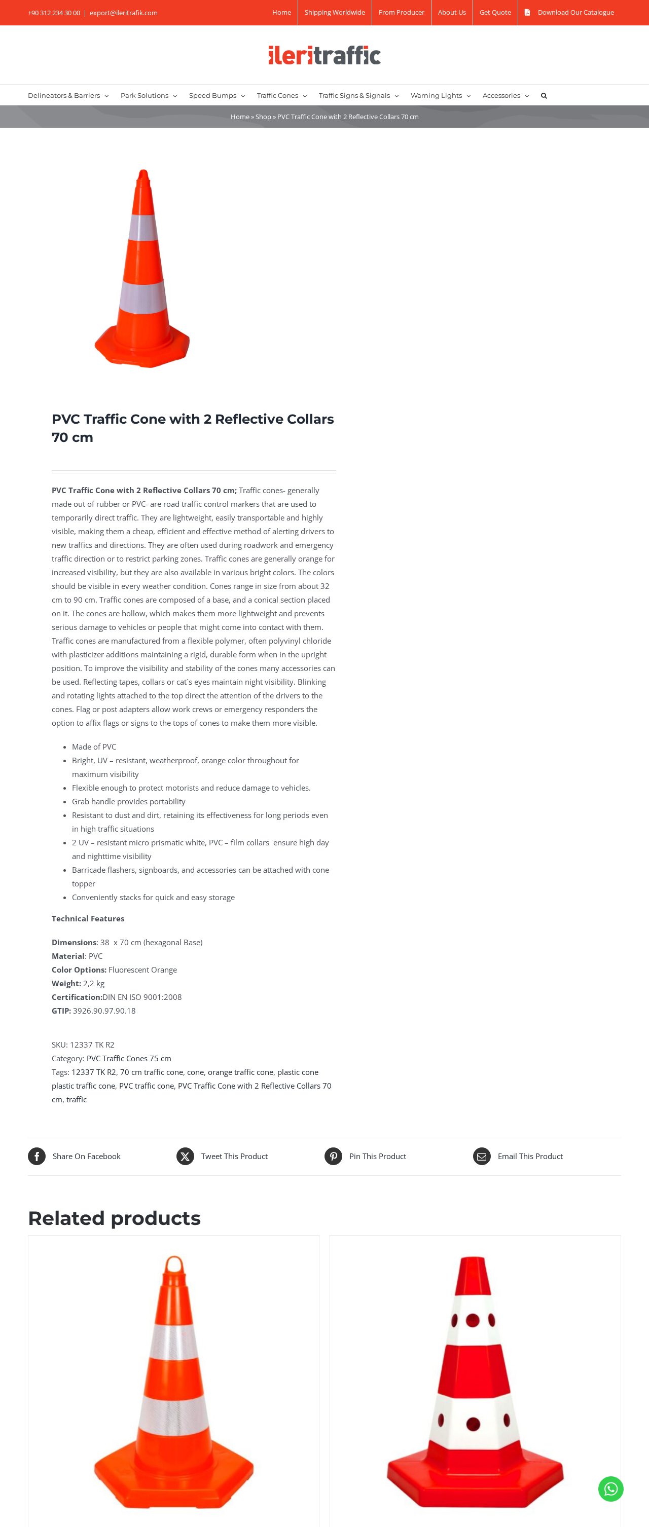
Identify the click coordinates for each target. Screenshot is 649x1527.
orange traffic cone (240, 1072)
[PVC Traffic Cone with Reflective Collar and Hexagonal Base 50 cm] (173, 1381)
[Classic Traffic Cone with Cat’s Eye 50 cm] (475, 1381)
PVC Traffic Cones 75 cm (129, 1058)
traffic (76, 1099)
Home (240, 116)
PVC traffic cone (146, 1086)
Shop (263, 116)
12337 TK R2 (93, 1072)
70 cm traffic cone (151, 1072)
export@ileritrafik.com (124, 12)
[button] (544, 95)
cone (195, 1072)
